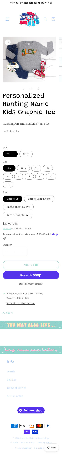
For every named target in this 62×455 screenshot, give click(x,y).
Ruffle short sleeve (18, 206)
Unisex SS (13, 198)
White (10, 153)
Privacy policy (44, 442)
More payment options (31, 283)
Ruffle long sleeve (18, 214)
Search (11, 371)
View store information (21, 302)
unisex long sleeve (39, 198)
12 (8, 184)
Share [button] (9, 312)
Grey (26, 153)
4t (8, 176)
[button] (7, 19)
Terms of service (23, 448)
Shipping (7, 228)
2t (36, 168)
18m (23, 168)
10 (51, 176)
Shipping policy (42, 448)
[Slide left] (23, 88)
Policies (11, 379)
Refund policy (15, 395)
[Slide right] (39, 88)
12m (9, 168)
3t (48, 168)
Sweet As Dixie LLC (29, 438)
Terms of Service (16, 387)
